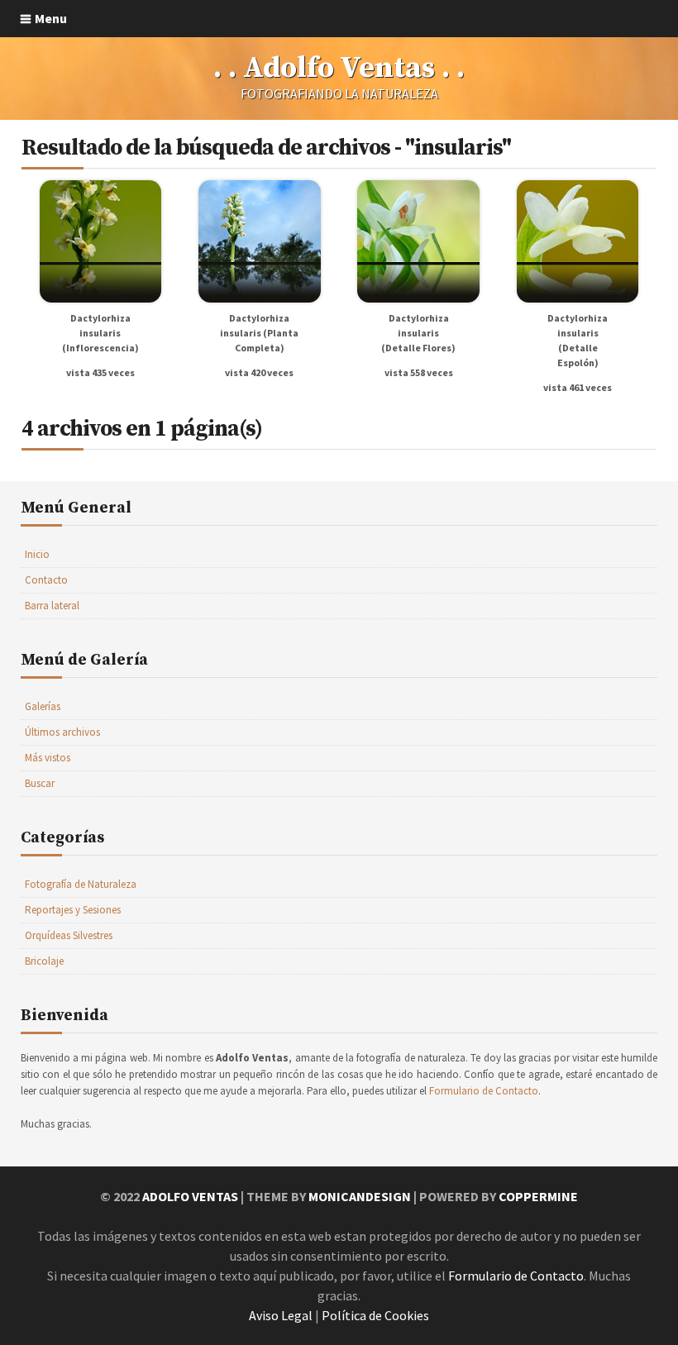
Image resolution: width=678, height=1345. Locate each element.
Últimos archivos (62, 732)
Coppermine (538, 1196)
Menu (51, 18)
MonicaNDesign (359, 1196)
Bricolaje (44, 961)
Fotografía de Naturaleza (80, 884)
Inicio (37, 554)
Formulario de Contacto (483, 1091)
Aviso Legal (281, 1315)
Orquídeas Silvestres (68, 935)
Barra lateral (52, 606)
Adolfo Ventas (190, 1196)
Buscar (40, 783)
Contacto (46, 580)
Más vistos (47, 758)
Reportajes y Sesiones (73, 910)
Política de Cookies (375, 1315)
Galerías (42, 706)
